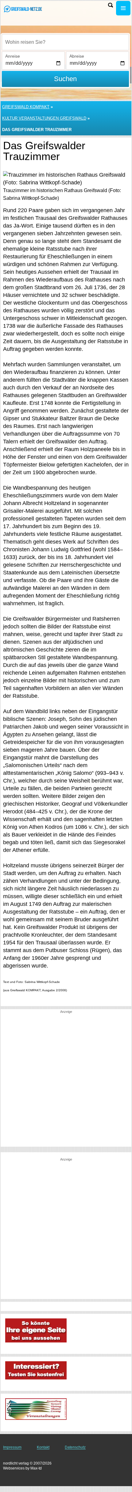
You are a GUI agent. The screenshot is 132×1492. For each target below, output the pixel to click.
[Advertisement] (66, 1080)
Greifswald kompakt (25, 107)
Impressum (12, 1447)
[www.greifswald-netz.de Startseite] (23, 9)
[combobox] (65, 42)
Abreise (76, 56)
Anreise (12, 56)
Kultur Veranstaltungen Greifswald (44, 118)
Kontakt (43, 1447)
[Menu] (123, 8)
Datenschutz (75, 1447)
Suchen (65, 79)
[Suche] (110, 5)
